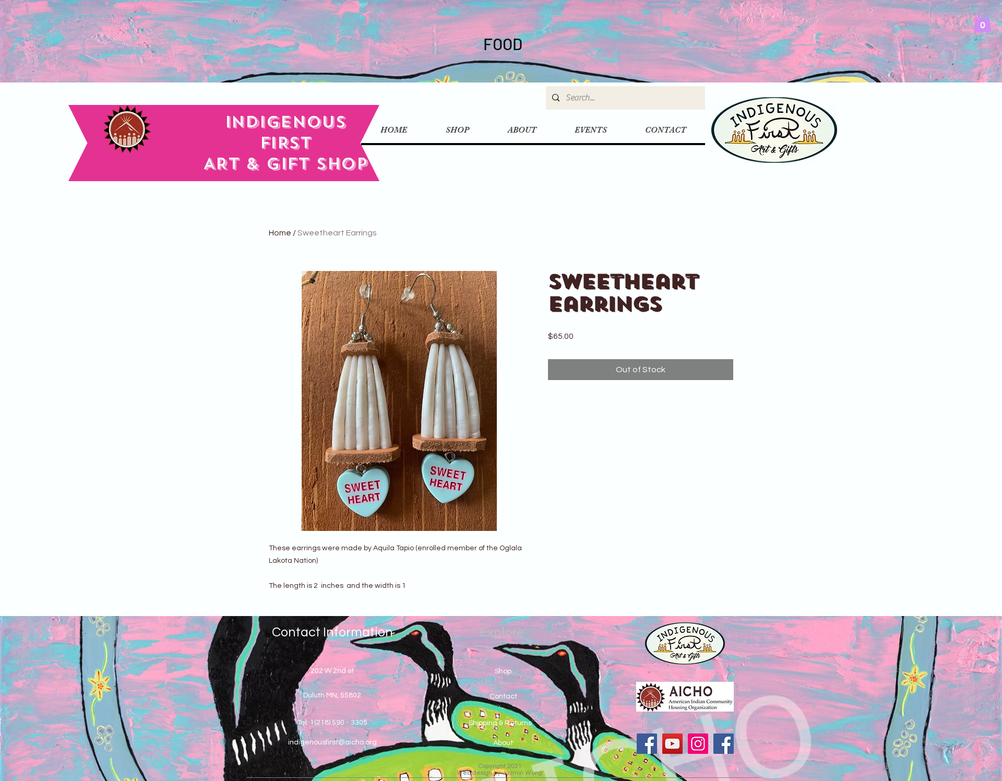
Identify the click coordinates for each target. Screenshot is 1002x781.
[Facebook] (647, 743)
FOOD (501, 43)
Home (280, 233)
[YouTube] (672, 743)
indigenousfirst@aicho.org (332, 742)
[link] (982, 21)
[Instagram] (698, 743)
